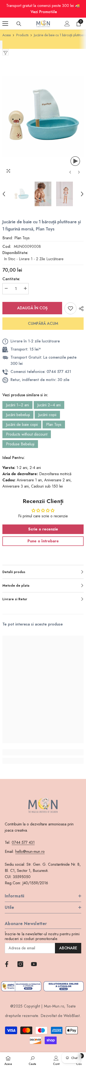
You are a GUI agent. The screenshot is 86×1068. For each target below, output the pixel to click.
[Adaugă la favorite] (70, 308)
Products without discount (26, 434)
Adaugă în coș (32, 308)
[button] (70, 172)
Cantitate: (11, 279)
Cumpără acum (43, 323)
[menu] (5, 23)
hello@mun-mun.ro (30, 851)
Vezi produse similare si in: (25, 395)
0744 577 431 (23, 842)
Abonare (68, 948)
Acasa (6, 35)
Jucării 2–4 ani (49, 405)
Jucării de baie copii (22, 424)
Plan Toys (53, 424)
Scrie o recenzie (43, 529)
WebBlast (72, 1015)
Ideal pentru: (13, 457)
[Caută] (19, 24)
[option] (43, 116)
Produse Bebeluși (20, 444)
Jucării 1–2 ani (17, 405)
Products (22, 35)
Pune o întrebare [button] (43, 541)
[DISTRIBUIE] (80, 308)
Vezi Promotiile (44, 12)
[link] (43, 752)
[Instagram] (20, 964)
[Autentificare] (67, 23)
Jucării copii (47, 414)
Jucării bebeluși (18, 414)
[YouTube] (34, 964)
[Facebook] (7, 964)
